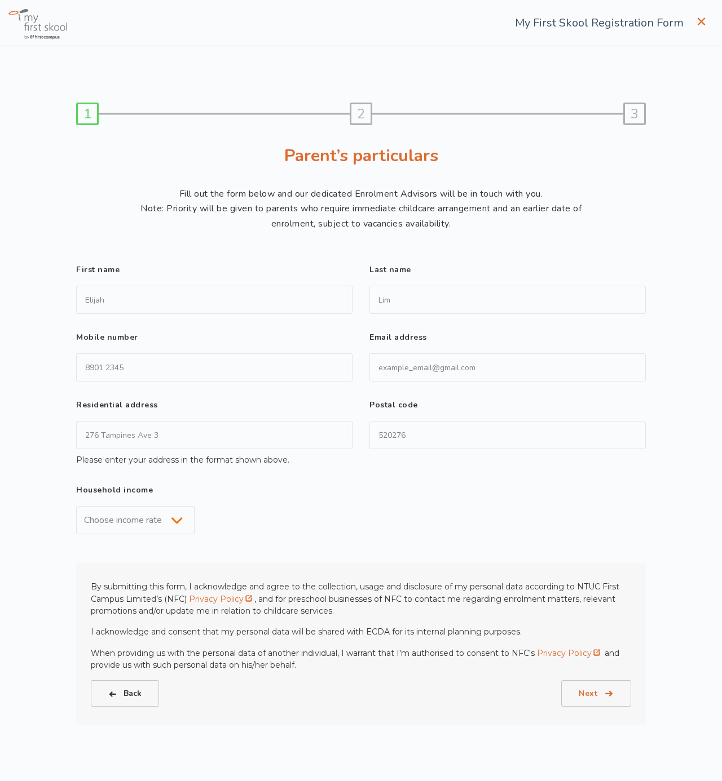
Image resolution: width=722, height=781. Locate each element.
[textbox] (126, 520)
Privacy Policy (216, 599)
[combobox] (135, 520)
